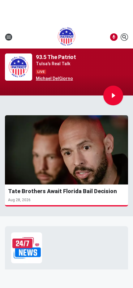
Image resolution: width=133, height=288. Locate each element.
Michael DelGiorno (54, 78)
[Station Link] (66, 37)
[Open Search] (124, 37)
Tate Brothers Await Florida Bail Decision (62, 191)
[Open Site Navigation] (8, 37)
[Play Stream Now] (113, 95)
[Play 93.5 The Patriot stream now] (18, 67)
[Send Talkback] (114, 37)
